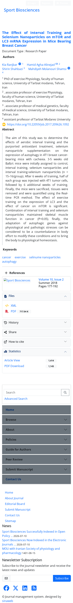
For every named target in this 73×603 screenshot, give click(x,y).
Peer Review (14, 459)
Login (33, 3)
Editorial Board (15, 504)
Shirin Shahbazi (12, 69)
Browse (11, 420)
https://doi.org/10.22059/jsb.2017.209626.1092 (38, 124)
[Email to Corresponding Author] (56, 63)
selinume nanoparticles (45, 257)
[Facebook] (6, 589)
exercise (20, 257)
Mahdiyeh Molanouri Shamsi (47, 69)
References (17, 273)
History (13, 322)
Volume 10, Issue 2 (51, 279)
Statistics (15, 351)
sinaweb (7, 601)
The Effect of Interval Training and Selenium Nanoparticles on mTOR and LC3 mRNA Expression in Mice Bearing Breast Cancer (36, 39)
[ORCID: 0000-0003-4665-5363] (69, 68)
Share (12, 332)
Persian (64, 3)
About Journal (14, 498)
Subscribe (62, 578)
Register (46, 3)
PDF (19, 311)
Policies (11, 440)
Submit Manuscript (19, 469)
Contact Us (13, 479)
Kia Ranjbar (9, 65)
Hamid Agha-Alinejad (41, 65)
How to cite (16, 342)
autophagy (9, 261)
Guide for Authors (18, 449)
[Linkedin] (25, 589)
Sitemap (10, 521)
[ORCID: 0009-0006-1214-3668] (19, 63)
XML (13, 306)
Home (10, 410)
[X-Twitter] (15, 589)
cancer (6, 257)
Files (12, 296)
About (10, 430)
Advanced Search (15, 399)
